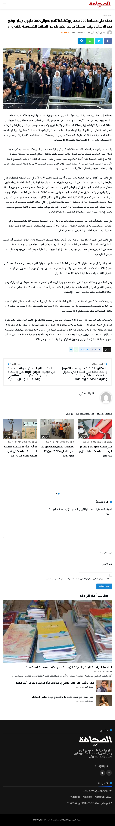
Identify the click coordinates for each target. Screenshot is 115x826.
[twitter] (99, 41)
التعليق (109, 514)
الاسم (109, 542)
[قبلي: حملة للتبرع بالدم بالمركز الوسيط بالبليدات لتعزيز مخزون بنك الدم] (95, 429)
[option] (95, 438)
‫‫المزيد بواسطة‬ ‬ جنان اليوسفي (79, 414)
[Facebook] (109, 773)
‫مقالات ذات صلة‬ (104, 414)
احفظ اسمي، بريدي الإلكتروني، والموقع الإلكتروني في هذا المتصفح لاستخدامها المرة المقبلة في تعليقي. (79, 579)
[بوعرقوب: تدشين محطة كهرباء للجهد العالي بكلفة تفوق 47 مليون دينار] (57, 429)
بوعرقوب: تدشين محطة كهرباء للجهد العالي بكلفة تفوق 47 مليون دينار (57, 451)
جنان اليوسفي (98, 32)
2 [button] (56, 493)
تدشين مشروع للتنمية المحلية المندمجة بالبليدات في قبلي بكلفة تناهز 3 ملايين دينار (20, 451)
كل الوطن (83, 437)
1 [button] (58, 493)
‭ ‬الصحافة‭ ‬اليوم (107, 672)
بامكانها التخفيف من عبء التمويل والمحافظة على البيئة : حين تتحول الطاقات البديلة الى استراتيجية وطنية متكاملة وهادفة (84, 372)
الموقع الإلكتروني (107, 564)
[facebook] (108, 41)
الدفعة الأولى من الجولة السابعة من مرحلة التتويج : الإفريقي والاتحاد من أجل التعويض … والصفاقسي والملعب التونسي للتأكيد (32, 372)
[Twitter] (102, 773)
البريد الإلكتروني (106, 553)
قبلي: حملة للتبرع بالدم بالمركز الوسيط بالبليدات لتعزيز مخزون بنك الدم (95, 451)
